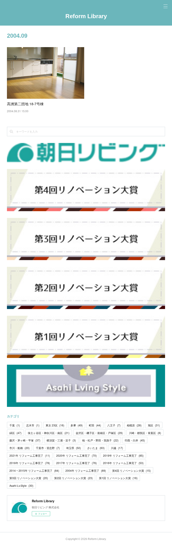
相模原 (134, 425)
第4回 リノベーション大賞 (131, 470)
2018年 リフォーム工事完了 (29, 463)
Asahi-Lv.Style (21, 485)
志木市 (32, 425)
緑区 (15, 433)
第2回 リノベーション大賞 (73, 478)
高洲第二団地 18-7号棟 (25, 103)
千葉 (14, 425)
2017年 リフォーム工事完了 (76, 463)
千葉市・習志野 (48, 448)
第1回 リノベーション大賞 (118, 478)
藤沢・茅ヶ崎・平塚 (24, 440)
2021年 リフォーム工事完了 (29, 455)
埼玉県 (73, 448)
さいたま (96, 448)
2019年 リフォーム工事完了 (123, 455)
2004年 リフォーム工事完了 (85, 470)
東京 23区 (55, 425)
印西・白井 (135, 440)
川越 (117, 448)
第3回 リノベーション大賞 (28, 478)
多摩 (77, 425)
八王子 (113, 425)
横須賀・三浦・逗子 (61, 440)
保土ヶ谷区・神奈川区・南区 (48, 433)
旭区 (154, 425)
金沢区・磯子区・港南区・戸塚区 (99, 433)
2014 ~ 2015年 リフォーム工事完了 (34, 470)
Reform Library (86, 16)
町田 (95, 425)
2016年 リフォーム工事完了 (123, 463)
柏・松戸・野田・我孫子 (100, 440)
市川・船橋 (19, 448)
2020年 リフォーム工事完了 (76, 455)
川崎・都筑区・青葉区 (145, 433)
